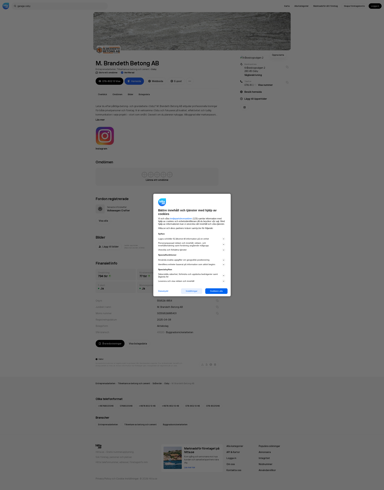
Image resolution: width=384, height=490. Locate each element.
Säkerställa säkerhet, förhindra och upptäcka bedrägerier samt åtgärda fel (188, 275)
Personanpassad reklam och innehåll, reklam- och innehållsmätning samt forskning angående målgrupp (183, 244)
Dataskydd (163, 291)
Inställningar (191, 291)
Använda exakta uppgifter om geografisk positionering (183, 260)
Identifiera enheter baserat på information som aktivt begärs (186, 264)
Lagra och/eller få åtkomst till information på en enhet (183, 239)
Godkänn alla (216, 291)
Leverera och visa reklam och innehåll (176, 281)
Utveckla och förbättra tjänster (172, 250)
